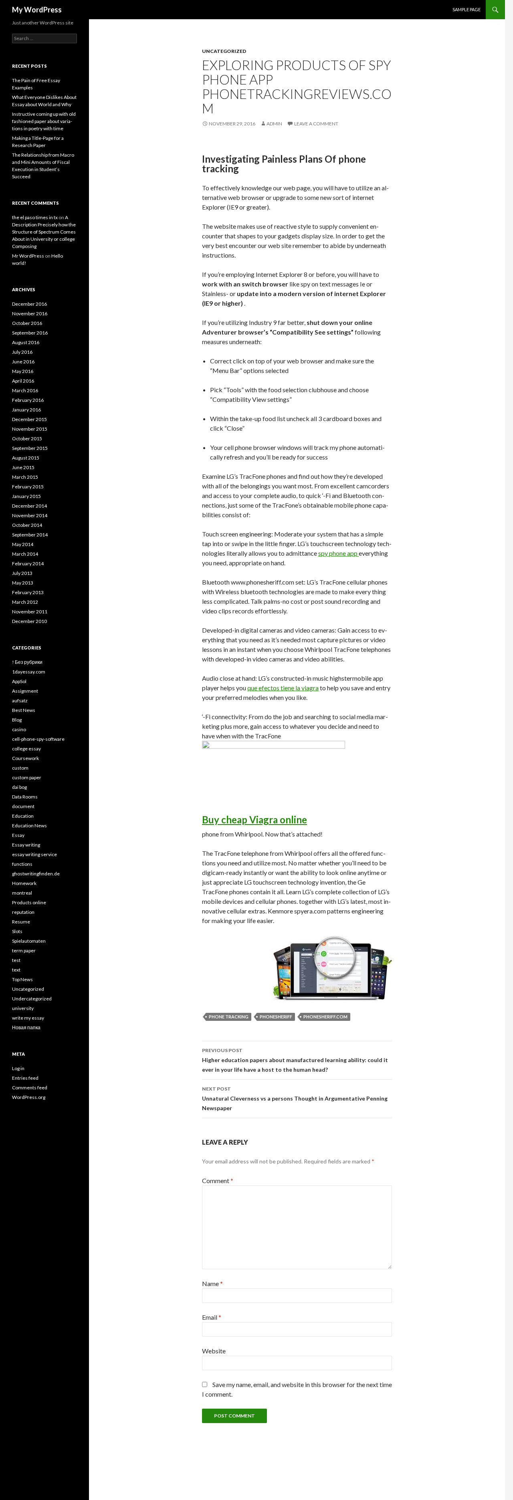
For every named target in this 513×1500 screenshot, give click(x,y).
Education (23, 816)
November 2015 (29, 429)
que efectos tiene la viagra (283, 688)
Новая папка (26, 1027)
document (23, 806)
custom (20, 768)
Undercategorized (32, 999)
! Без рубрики (27, 662)
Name (212, 1283)
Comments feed (29, 1088)
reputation (23, 912)
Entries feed (25, 1078)
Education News (29, 826)
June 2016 (23, 362)
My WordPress (37, 9)
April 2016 (23, 381)
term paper (24, 951)
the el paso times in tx (35, 217)
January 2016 (26, 410)
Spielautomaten (29, 941)
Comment (217, 1180)
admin (274, 124)
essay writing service (34, 854)
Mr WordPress (28, 256)
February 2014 (28, 563)
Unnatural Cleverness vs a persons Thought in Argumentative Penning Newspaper (295, 1098)
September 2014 (30, 535)
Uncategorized (224, 51)
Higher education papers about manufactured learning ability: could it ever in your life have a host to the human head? (295, 1060)
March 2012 (25, 602)
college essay (26, 749)
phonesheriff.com (325, 1016)
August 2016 (25, 342)
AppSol (19, 681)
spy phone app (338, 553)
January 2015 (26, 496)
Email (211, 1317)
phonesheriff (276, 1016)
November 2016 (29, 313)
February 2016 (28, 400)
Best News (23, 710)
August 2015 (25, 458)
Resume (21, 922)
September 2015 (30, 448)
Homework (24, 883)
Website (214, 1351)
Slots (17, 931)
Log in (18, 1068)
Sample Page (466, 9)
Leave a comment (316, 124)
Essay (18, 835)
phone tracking (228, 1016)
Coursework (25, 758)
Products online (29, 902)
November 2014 (29, 515)
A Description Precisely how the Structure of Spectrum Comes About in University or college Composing (44, 231)
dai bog (19, 787)
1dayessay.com (28, 672)
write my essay (28, 1018)
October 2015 (27, 438)
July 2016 (22, 352)
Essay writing (26, 845)
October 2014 (27, 525)
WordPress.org (28, 1097)
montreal (22, 893)
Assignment (25, 691)
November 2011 (29, 612)
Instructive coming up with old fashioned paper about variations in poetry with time (44, 121)
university (23, 1008)
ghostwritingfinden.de (36, 874)
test (16, 960)
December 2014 (29, 506)
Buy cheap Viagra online (254, 819)
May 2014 (22, 544)
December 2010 (29, 621)
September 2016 (30, 333)
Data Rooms (25, 797)
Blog (17, 720)
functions (22, 864)
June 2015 (23, 467)
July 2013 (22, 573)
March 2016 (25, 390)
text (16, 970)
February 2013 (28, 592)
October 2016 (27, 323)
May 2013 (22, 583)
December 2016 (29, 304)
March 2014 (25, 554)
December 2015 (29, 419)
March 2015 (25, 477)
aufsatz (20, 701)
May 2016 (22, 371)
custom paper (26, 777)
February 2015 (28, 487)
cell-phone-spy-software (38, 739)
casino (19, 729)
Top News (22, 979)
